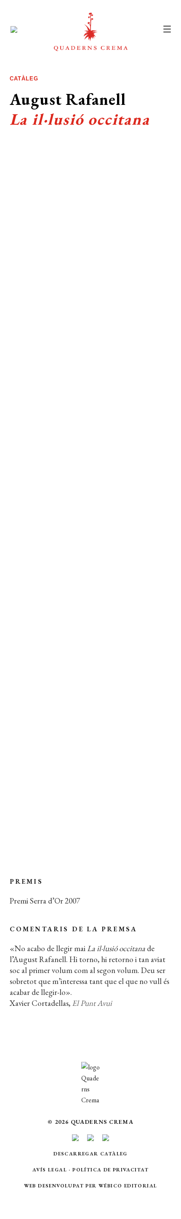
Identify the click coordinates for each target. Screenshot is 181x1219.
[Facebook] (60, 850)
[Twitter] (98, 850)
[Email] (25, 850)
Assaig (69, 701)
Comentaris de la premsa (74, 929)
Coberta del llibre (90, 824)
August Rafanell (62, 714)
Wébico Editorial (127, 1185)
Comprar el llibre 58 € (90, 425)
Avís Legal (49, 1169)
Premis (26, 881)
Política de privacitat (110, 1169)
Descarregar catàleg (90, 1153)
